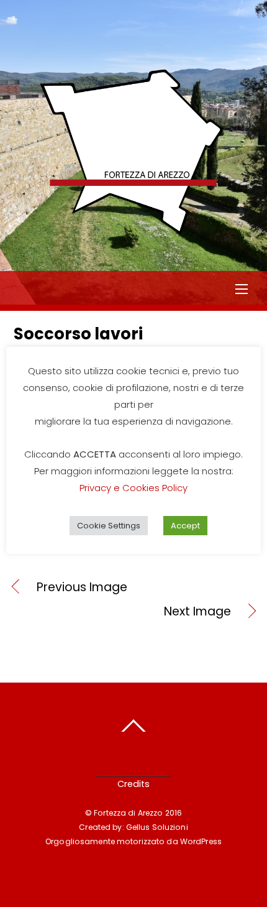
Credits (133, 784)
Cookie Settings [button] (108, 526)
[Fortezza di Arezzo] (132, 241)
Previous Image (82, 587)
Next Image (122, 612)
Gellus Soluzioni (157, 827)
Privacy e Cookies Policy (133, 487)
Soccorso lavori (78, 334)
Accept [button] (185, 526)
